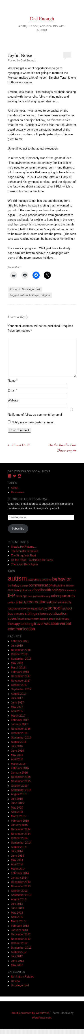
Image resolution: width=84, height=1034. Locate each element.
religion (45, 295)
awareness (34, 579)
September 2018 (21, 658)
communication (40, 585)
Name (12, 380)
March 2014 (18, 868)
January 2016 (19, 772)
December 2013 (21, 882)
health (46, 590)
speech (13, 618)
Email (12, 390)
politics (11, 602)
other (55, 596)
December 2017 (21, 676)
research (64, 602)
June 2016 (17, 750)
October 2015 (19, 785)
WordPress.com (41, 1017)
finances (27, 590)
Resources (17, 492)
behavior (61, 578)
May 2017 (17, 706)
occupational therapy (39, 596)
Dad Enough (42, 18)
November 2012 (21, 938)
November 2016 (21, 728)
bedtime (47, 579)
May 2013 (17, 912)
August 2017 (18, 693)
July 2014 (17, 851)
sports (23, 618)
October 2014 (19, 838)
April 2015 (17, 812)
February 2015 (20, 820)
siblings (31, 613)
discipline (59, 585)
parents (67, 595)
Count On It (18, 444)
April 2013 (17, 917)
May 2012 (17, 965)
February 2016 (20, 768)
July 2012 (17, 956)
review (25, 608)
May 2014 (17, 860)
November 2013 (21, 886)
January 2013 (19, 930)
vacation (51, 623)
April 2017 (17, 711)
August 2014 (18, 847)
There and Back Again (24, 564)
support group (47, 618)
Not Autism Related (22, 976)
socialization (56, 613)
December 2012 (21, 934)
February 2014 (20, 873)
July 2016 (17, 746)
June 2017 (17, 702)
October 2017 (19, 685)
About (14, 487)
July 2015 (17, 798)
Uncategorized (31, 289)
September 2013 (21, 895)
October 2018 (19, 654)
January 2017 (19, 724)
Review (15, 981)
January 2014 (19, 877)
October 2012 (19, 943)
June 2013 (17, 908)
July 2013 (17, 903)
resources (14, 608)
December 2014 (21, 829)
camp (24, 585)
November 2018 (21, 650)
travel (38, 623)
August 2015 (18, 794)
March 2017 (18, 715)
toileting (26, 623)
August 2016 (18, 741)
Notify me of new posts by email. (33, 422)
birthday (13, 585)
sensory (19, 613)
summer (33, 618)
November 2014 (21, 833)
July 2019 (17, 645)
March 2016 (18, 763)
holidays (34, 295)
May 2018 (17, 663)
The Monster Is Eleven (24, 551)
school (54, 607)
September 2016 (21, 737)
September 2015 (21, 790)
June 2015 (17, 803)
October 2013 (19, 890)
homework (70, 590)
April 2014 (17, 864)
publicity (21, 602)
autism (24, 295)
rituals (34, 608)
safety (42, 608)
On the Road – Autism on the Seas (32, 560)
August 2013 (18, 899)
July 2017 (17, 698)
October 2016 (19, 733)
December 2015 (21, 776)
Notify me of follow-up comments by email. (35, 414)
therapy (14, 623)
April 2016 (17, 759)
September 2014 (21, 842)
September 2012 (21, 947)
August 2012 (18, 952)
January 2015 (19, 825)
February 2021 (20, 641)
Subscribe (18, 528)
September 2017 (21, 689)
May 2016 (17, 755)
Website (13, 400)
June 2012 (17, 960)
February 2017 (20, 720)
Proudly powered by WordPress (30, 1013)
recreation (37, 601)
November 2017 (21, 680)
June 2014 (17, 855)
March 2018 (18, 667)
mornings (21, 596)
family (18, 590)
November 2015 (21, 781)
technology (62, 618)
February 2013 (20, 925)
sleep (42, 613)
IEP (11, 595)
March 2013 (18, 921)
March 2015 (18, 816)
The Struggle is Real (23, 555)
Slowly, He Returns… (24, 546)
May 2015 (17, 807)
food (37, 590)
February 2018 (20, 671)
